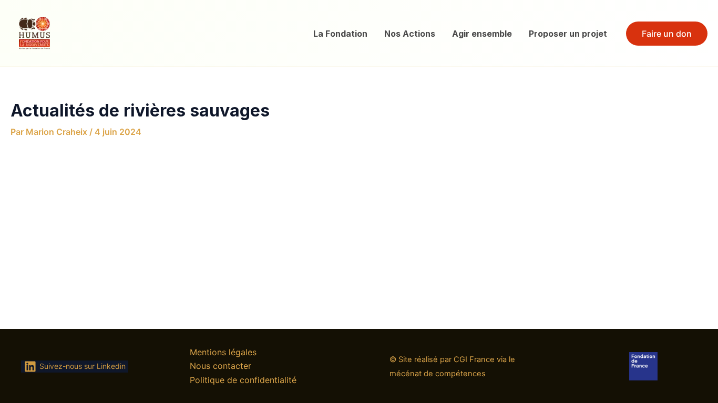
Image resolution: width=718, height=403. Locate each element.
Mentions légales (223, 352)
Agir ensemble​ (482, 33)
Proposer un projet (568, 33)
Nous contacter (220, 365)
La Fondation (340, 33)
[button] (666, 34)
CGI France (474, 359)
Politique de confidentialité (243, 380)
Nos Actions (409, 33)
